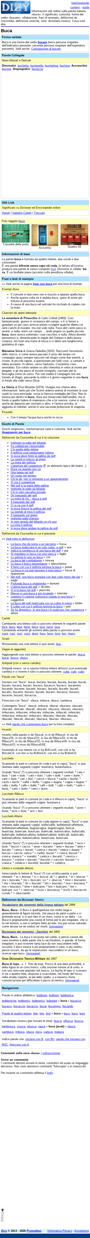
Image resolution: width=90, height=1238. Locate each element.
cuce (5, 633)
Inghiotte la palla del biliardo (28, 442)
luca (42, 627)
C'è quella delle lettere (24, 449)
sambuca (8, 1032)
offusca (68, 1021)
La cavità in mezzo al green (28, 459)
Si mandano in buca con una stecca (33, 554)
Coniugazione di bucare (46, 48)
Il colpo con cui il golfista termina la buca (36, 606)
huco (50, 633)
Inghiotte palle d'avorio (25, 518)
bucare (42, 42)
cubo (81, 671)
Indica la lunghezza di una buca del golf (36, 550)
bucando (67, 1006)
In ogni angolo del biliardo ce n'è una (34, 521)
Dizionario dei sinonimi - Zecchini (25, 931)
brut (48, 1013)
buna (27, 627)
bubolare (52, 1000)
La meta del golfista (23, 462)
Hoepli (6, 213)
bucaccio (32, 1006)
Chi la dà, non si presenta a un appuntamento (39, 479)
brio (42, 1013)
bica (4, 627)
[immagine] (56, 926)
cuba (66, 671)
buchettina (51, 65)
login (50, 1073)
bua (58, 644)
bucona (6, 69)
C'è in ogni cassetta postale (28, 492)
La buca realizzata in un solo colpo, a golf (37, 547)
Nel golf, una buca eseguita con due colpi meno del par (45, 577)
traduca (59, 1032)
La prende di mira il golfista (28, 511)
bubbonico (38, 1000)
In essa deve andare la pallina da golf (34, 528)
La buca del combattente (26, 560)
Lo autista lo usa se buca (27, 557)
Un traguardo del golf (24, 495)
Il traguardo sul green (24, 515)
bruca (81, 654)
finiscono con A (19, 1044)
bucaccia (37, 69)
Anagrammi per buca (16, 432)
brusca (78, 1021)
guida (85, 7)
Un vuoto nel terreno (23, 475)
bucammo (54, 1006)
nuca (50, 627)
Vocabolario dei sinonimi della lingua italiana (33, 904)
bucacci (7, 1006)
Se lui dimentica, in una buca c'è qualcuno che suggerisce (47, 609)
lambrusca (8, 1026)
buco (12, 627)
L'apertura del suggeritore (26, 465)
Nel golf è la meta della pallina (30, 485)
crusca (21, 1026)
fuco (42, 633)
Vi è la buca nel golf (23, 590)
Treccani (39, 213)
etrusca (31, 1026)
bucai (5, 657)
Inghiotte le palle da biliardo (28, 488)
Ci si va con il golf (22, 505)
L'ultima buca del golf (24, 586)
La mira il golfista (21, 525)
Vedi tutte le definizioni (20, 538)
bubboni (54, 995)
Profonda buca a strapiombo (28, 583)
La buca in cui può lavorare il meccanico (36, 570)
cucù (27, 633)
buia (19, 627)
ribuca (71, 1026)
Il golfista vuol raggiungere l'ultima (32, 452)
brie (35, 1013)
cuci (12, 633)
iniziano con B (34, 1039)
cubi (73, 671)
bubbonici (24, 1000)
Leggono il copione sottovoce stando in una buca (42, 596)
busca (14, 657)
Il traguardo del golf (23, 502)
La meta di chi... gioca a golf (29, 498)
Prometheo (34, 1231)
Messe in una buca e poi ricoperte (32, 593)
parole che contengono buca (30, 724)
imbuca (19, 1032)
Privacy (2, 1216)
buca (22, 221)
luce (57, 633)
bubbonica (67, 995)
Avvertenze (81, 1231)
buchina (65, 65)
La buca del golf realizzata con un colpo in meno (41, 603)
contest (75, 7)
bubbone (41, 995)
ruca (57, 627)
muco (71, 633)
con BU (49, 1039)
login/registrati (80, 3)
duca (35, 627)
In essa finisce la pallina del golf (31, 508)
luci (64, 633)
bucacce (75, 1000)
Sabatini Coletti (21, 213)
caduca (48, 1032)
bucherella (36, 65)
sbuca (24, 657)
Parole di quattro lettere (16, 1013)
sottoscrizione (51, 1053)
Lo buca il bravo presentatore (29, 563)
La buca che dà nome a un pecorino (33, 544)
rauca (41, 1026)
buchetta (23, 65)
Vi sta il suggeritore (23, 482)
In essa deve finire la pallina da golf (33, 456)
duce (35, 633)
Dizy (4, 1231)
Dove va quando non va (26, 469)
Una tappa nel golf (22, 472)
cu (53, 269)
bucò (75, 1013)
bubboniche (9, 1000)
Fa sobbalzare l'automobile (27, 446)
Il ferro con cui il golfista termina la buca (36, 567)
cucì (19, 633)
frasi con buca (42, 284)
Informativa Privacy (59, 1231)
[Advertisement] (45, 1180)
